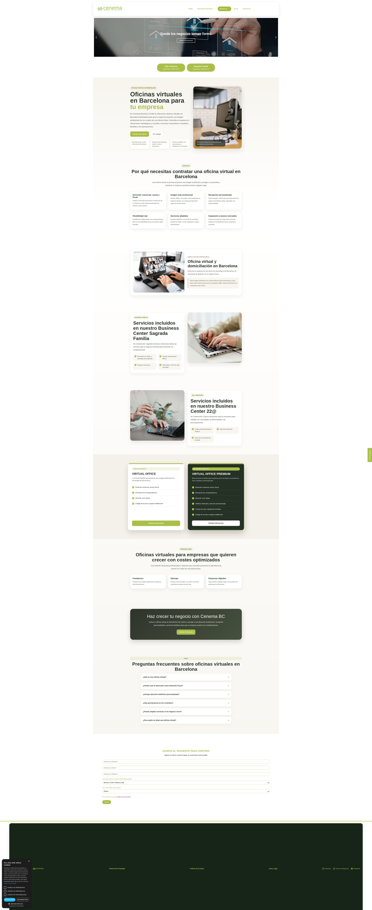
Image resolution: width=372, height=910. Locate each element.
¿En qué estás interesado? (111, 787)
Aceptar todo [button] (9, 899)
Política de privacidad (123, 797)
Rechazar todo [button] (23, 899)
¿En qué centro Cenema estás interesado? (117, 779)
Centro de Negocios (342, 868)
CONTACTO (247, 9)
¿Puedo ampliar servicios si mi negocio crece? (162, 712)
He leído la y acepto (117, 797)
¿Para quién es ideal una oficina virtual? (159, 720)
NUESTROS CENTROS (205, 9)
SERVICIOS (223, 9)
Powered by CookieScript (16, 906)
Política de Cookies (197, 869)
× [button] (29, 861)
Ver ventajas (157, 134)
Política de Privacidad (117, 869)
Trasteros (328, 868)
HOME (191, 9)
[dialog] (16, 883)
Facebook (356, 868)
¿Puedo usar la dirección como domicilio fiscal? (163, 686)
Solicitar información (140, 134)
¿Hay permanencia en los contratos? (158, 703)
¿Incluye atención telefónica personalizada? (161, 694)
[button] (96, 37)
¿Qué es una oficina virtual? (154, 677)
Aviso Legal (273, 869)
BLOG (236, 9)
